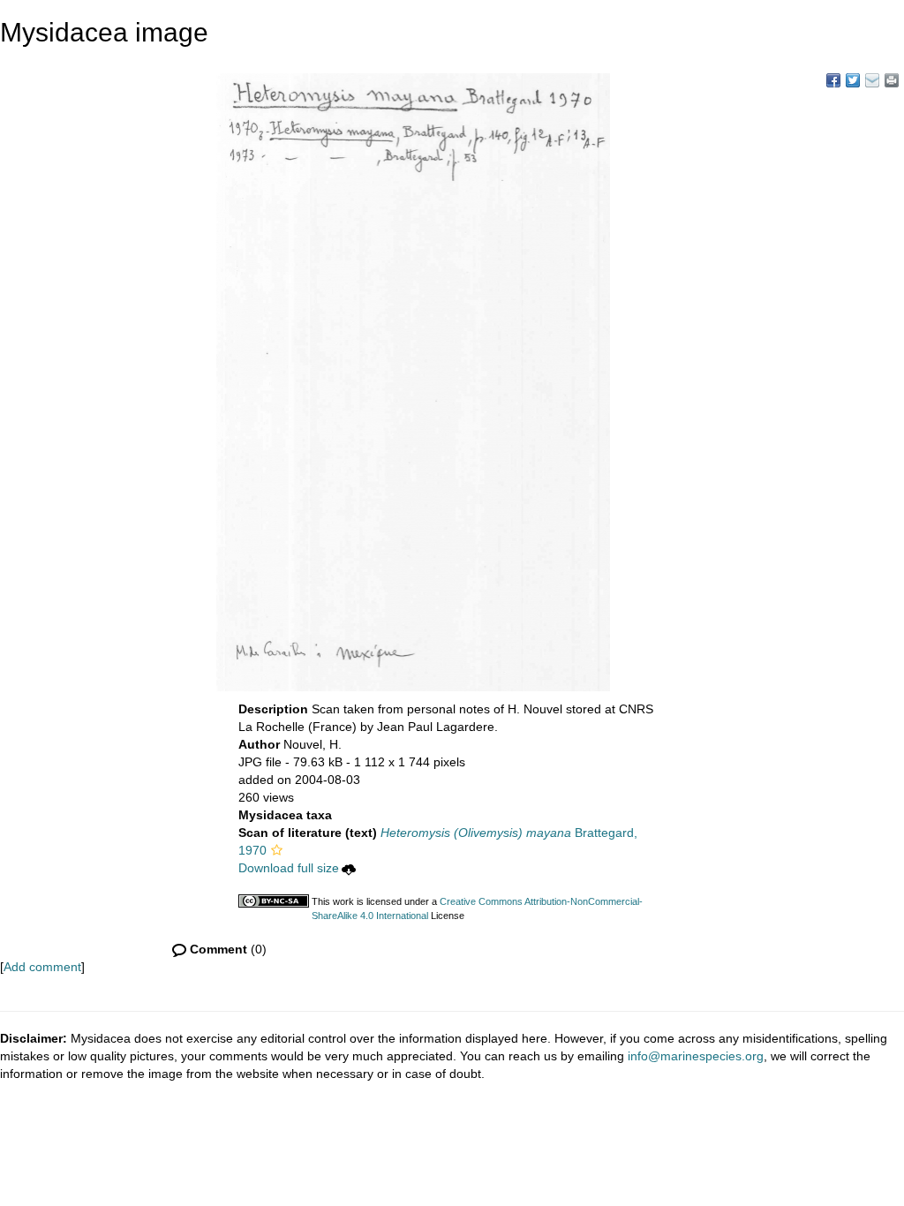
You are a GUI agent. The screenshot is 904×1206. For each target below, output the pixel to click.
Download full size (288, 868)
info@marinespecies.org (696, 1056)
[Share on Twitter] (853, 80)
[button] (277, 850)
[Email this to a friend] (892, 80)
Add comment (42, 967)
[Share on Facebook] (833, 80)
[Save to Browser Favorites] (872, 80)
